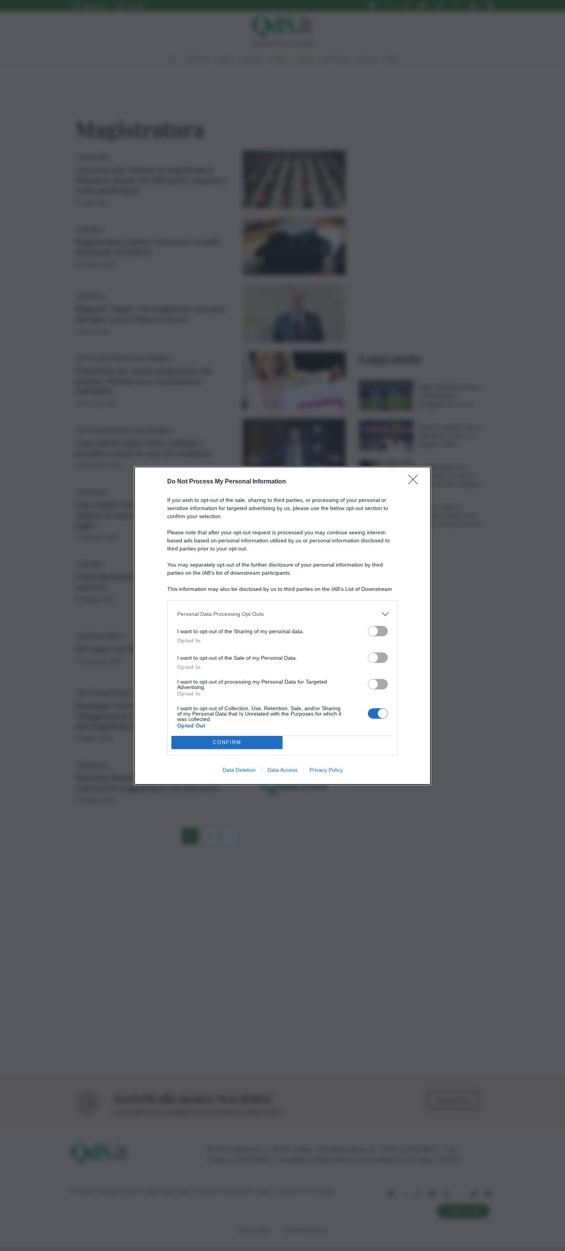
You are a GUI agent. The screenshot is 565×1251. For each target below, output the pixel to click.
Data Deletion (239, 770)
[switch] (378, 631)
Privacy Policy (326, 770)
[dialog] (282, 625)
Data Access (282, 770)
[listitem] (282, 614)
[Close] (415, 482)
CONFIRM (227, 742)
